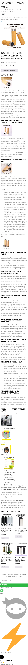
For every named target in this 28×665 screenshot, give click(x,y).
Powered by (3, 660)
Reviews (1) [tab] (13, 70)
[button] (1, 22)
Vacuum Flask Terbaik (9, 17)
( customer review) (12, 62)
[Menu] (3, 14)
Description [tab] (6, 70)
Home (2, 17)
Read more (5, 538)
